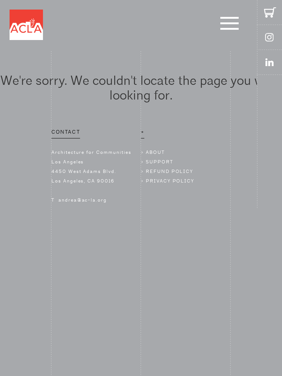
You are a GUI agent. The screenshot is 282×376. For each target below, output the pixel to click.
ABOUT (155, 152)
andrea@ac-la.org (82, 200)
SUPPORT (159, 162)
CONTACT (65, 132)
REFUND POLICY (169, 171)
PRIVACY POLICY (170, 181)
